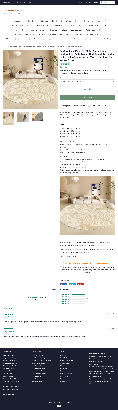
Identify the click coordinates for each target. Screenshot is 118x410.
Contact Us (63, 368)
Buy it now (88, 97)
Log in (80, 2)
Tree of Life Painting (37, 378)
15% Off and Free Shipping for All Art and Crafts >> (92, 106)
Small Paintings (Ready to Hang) (66, 21)
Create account (87, 2)
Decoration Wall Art (37, 384)
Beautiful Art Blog (65, 371)
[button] (65, 64)
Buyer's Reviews (65, 378)
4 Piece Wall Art (60, 25)
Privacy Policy (64, 381)
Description (66, 106)
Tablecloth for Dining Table (72, 34)
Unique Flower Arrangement (11, 389)
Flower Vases (33, 39)
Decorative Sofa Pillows (24, 34)
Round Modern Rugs (9, 360)
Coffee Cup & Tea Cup (52, 39)
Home (4, 46)
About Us (107, 39)
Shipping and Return (66, 363)
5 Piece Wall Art (78, 25)
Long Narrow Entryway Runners (43, 30)
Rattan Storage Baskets (71, 30)
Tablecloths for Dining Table (11, 381)
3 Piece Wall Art (43, 25)
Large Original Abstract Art (96, 21)
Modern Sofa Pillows (47, 34)
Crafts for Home (90, 39)
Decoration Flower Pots (9, 378)
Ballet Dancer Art (36, 376)
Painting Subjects (97, 25)
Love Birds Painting (37, 381)
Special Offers (64, 358)
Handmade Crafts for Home (11, 386)
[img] (9, 314)
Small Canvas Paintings (38, 21)
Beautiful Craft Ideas (66, 373)
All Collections (7, 397)
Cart (97, 2)
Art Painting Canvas (64, 402)
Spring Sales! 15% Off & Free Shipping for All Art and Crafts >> (18, 2)
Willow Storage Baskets (96, 30)
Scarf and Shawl (73, 39)
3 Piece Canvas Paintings (39, 368)
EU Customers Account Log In (69, 384)
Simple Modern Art (16, 21)
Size (61, 78)
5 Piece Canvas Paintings (39, 373)
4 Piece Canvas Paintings (39, 371)
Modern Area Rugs (19, 30)
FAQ (61, 365)
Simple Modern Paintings (39, 355)
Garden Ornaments (95, 34)
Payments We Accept (66, 360)
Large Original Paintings (21, 25)
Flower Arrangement (15, 39)
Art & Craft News (65, 376)
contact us (92, 381)
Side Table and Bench (9, 394)
